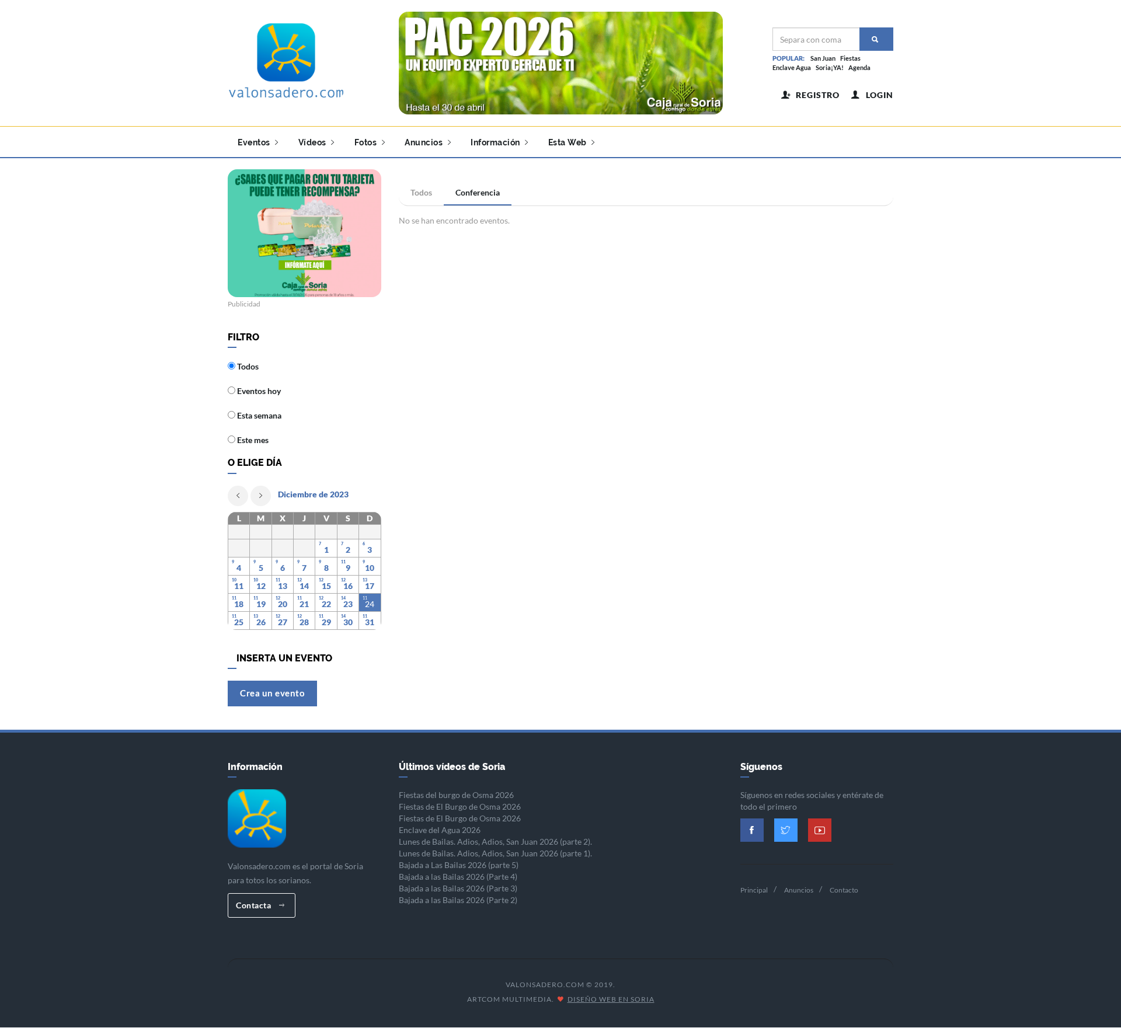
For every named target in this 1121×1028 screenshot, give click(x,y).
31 (369, 622)
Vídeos (313, 142)
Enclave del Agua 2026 (440, 830)
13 (282, 586)
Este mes (252, 440)
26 (261, 622)
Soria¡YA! (830, 67)
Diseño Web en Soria (611, 999)
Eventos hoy (258, 391)
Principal (754, 890)
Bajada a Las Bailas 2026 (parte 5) (458, 865)
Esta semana (258, 415)
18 (238, 604)
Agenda (859, 67)
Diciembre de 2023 (313, 494)
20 (282, 604)
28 (304, 622)
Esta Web (568, 142)
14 (304, 586)
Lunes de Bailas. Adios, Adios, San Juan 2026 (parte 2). (495, 841)
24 (369, 604)
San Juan (822, 58)
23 (348, 604)
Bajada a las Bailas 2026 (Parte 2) (458, 900)
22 (326, 604)
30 (348, 622)
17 (369, 586)
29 (326, 622)
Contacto (844, 890)
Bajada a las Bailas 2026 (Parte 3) (458, 888)
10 (369, 568)
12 (261, 586)
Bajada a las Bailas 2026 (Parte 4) (458, 876)
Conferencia (477, 192)
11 (238, 586)
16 (348, 586)
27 (282, 622)
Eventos (255, 142)
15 (326, 586)
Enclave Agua (791, 67)
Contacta (254, 905)
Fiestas (850, 58)
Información (496, 142)
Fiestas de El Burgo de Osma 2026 (460, 806)
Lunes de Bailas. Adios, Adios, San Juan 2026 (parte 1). (495, 853)
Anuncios (425, 142)
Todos (421, 192)
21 (304, 604)
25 (238, 622)
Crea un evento (272, 693)
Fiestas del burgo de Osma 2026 (456, 795)
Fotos (366, 142)
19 (261, 604)
